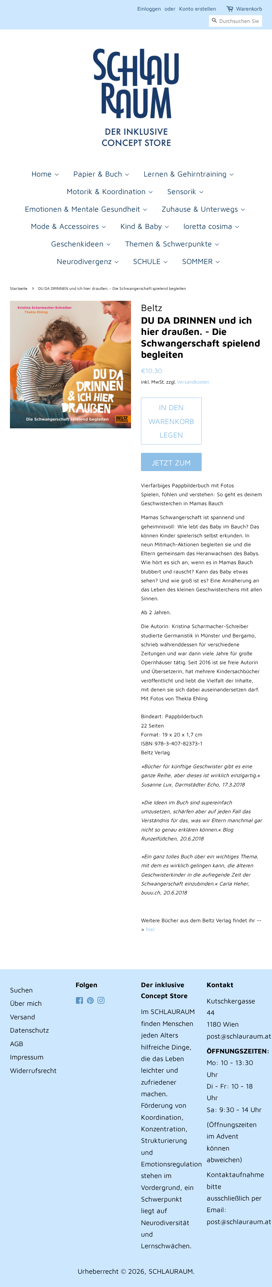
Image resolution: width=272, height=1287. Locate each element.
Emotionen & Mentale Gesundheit (83, 208)
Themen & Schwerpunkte (169, 243)
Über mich (26, 1003)
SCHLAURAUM (171, 1271)
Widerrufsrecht (33, 1070)
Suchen (21, 990)
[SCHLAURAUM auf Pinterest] (90, 1001)
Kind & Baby (142, 226)
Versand (22, 1017)
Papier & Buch (98, 173)
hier (150, 929)
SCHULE (148, 261)
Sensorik (183, 191)
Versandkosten (193, 382)
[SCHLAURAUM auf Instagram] (100, 1001)
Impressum (26, 1057)
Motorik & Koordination (107, 191)
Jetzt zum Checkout (171, 464)
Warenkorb (249, 9)
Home (43, 173)
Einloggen (149, 9)
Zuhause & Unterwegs (201, 208)
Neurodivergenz (85, 261)
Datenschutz (29, 1030)
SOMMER (198, 261)
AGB (16, 1043)
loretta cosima (209, 226)
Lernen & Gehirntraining (186, 173)
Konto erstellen (197, 9)
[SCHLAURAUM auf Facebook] (79, 1001)
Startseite (19, 288)
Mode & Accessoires (66, 226)
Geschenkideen (78, 243)
